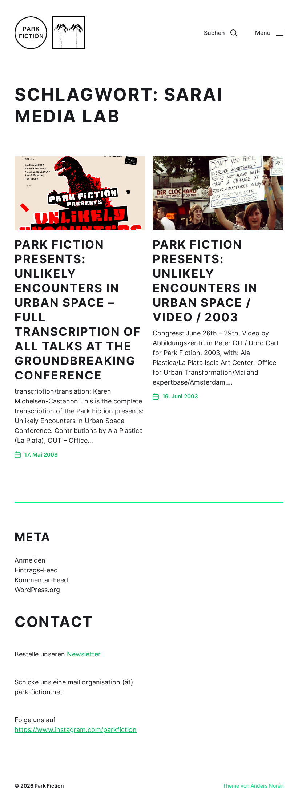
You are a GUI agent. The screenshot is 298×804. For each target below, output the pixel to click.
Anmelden (30, 560)
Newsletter (84, 654)
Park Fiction (49, 786)
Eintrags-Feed (36, 570)
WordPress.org (37, 590)
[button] (220, 32)
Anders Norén (267, 786)
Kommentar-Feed (41, 580)
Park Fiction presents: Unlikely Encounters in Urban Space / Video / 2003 (205, 280)
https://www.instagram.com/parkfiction (76, 729)
